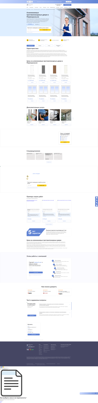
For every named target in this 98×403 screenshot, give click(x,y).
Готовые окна (40, 354)
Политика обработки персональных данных (40, 363)
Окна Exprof (40, 351)
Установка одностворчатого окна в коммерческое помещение (33, 209)
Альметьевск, (62, 345)
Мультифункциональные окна (47, 350)
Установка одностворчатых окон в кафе (47, 209)
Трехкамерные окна (46, 347)
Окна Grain (40, 353)
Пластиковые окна (40, 347)
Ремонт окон (29, 121)
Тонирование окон (42, 121)
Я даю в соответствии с (36, 275)
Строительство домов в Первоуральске (54, 346)
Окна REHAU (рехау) (40, 350)
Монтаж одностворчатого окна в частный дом (63, 209)
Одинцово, (68, 345)
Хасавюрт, (66, 346)
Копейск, (64, 346)
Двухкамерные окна (46, 346)
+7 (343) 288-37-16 (30, 329)
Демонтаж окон (52, 121)
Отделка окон (64, 121)
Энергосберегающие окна (46, 349)
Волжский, (65, 345)
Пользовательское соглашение (30, 363)
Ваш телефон (29, 185)
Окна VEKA (40, 352)
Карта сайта (58, 363)
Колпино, (62, 346)
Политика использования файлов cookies (50, 363)
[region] (54, 310)
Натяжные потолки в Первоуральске (53, 349)
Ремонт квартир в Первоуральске (53, 347)
